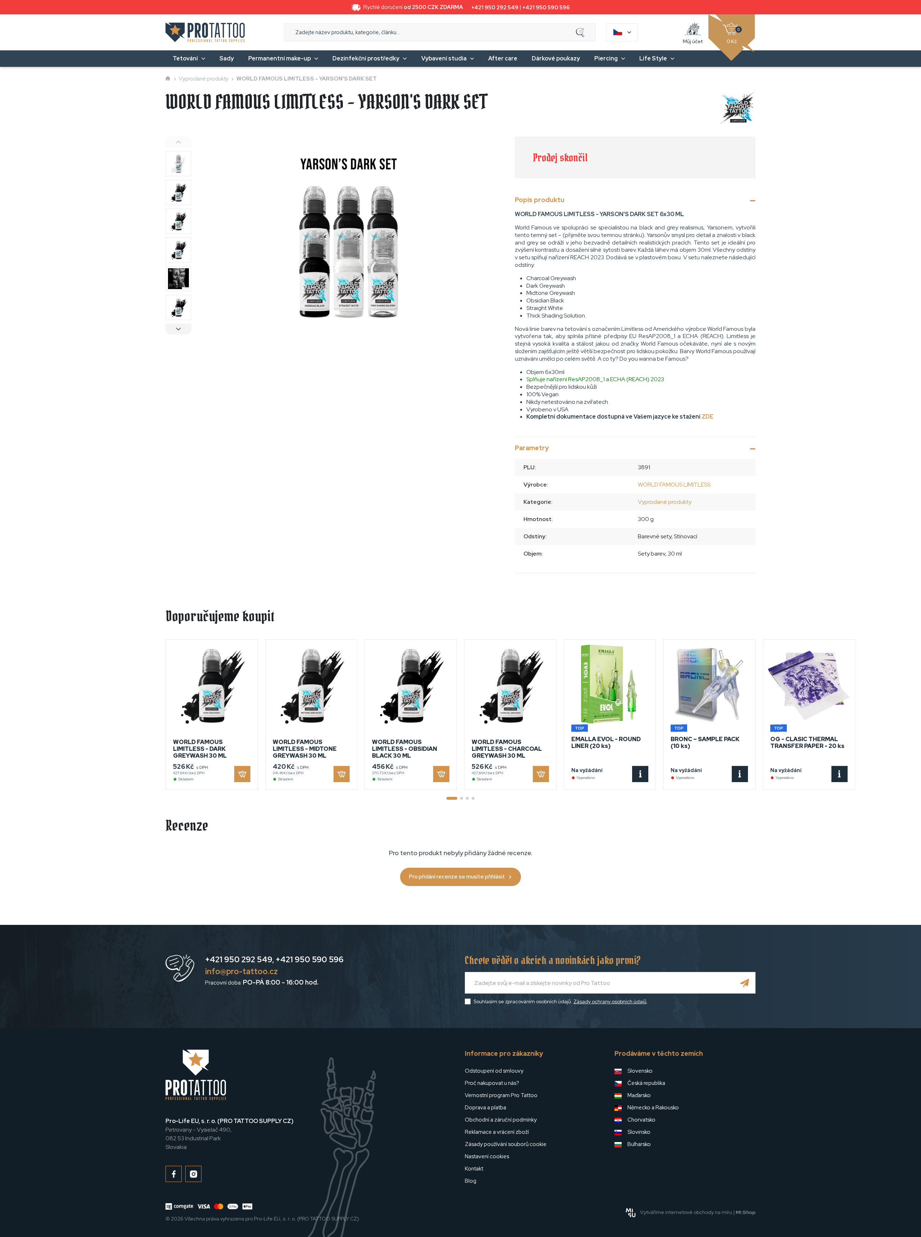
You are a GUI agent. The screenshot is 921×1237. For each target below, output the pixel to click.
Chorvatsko (641, 1119)
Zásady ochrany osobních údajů (609, 1001)
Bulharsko (639, 1144)
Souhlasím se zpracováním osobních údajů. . (560, 1001)
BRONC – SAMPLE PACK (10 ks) (705, 742)
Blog (470, 1180)
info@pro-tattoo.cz (241, 971)
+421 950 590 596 (546, 7)
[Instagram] (193, 1174)
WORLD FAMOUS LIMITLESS (674, 484)
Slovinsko (638, 1132)
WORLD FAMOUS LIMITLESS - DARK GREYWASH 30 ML (200, 748)
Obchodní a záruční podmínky (501, 1119)
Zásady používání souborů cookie (505, 1144)
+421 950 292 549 (494, 7)
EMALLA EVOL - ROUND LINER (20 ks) (606, 742)
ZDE (707, 416)
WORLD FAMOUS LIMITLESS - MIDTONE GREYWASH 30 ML (305, 748)
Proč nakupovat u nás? (492, 1083)
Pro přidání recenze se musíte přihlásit (457, 876)
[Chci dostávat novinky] (745, 983)
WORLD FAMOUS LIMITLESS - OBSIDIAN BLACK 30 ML (404, 748)
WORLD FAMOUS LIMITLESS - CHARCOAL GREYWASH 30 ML (507, 748)
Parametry (532, 448)
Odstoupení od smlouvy (494, 1070)
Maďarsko (639, 1095)
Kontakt (474, 1168)
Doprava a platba (485, 1107)
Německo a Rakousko (653, 1107)
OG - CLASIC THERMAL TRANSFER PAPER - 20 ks (807, 742)
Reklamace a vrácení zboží (497, 1132)
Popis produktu (539, 200)
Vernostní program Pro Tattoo (501, 1095)
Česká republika (646, 1083)
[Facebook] (173, 1174)
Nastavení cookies (487, 1156)
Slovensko (640, 1070)
